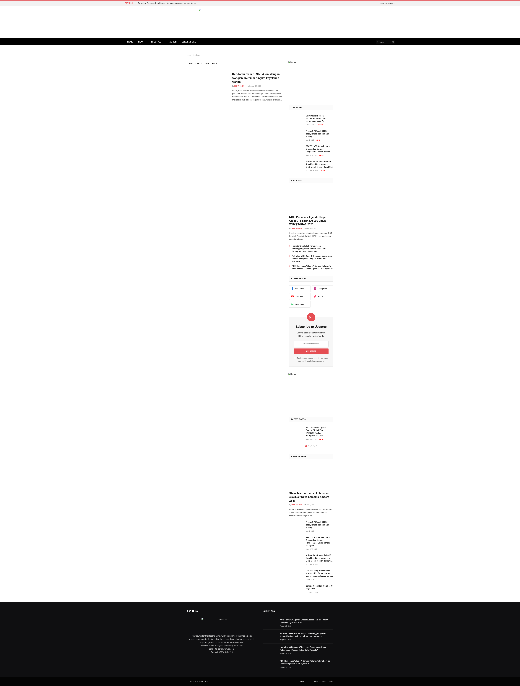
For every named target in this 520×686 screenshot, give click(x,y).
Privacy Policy (310, 361)
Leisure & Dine (189, 42)
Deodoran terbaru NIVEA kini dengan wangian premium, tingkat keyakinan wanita (256, 77)
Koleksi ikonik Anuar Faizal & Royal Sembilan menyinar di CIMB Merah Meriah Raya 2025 (319, 164)
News (141, 42)
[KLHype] (260, 22)
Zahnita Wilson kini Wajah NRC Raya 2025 (319, 587)
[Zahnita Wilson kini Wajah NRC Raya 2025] (296, 589)
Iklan (331, 681)
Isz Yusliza (239, 86)
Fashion (173, 42)
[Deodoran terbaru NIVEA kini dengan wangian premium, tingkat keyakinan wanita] (208, 85)
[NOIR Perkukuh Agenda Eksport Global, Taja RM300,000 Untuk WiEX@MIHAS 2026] (311, 200)
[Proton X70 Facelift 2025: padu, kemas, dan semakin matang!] (296, 134)
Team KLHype (296, 229)
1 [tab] (306, 446)
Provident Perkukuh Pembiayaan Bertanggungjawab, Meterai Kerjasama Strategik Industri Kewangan (168, 3)
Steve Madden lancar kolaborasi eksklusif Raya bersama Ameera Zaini (317, 118)
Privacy (323, 681)
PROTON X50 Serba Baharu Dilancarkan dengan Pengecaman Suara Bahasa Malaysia (318, 149)
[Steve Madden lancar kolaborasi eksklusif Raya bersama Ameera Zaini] (296, 119)
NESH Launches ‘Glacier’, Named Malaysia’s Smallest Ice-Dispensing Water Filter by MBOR (312, 267)
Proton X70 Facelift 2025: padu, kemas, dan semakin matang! (317, 134)
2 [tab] (308, 446)
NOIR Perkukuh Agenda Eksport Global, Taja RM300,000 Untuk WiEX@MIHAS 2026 (309, 220)
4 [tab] (314, 446)
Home (130, 42)
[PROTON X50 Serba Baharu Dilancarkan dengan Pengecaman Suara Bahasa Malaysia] (296, 149)
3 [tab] (311, 446)
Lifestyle (156, 42)
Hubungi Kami (312, 681)
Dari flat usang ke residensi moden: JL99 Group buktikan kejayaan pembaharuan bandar (319, 573)
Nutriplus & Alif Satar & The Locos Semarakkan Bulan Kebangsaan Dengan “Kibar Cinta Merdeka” (312, 258)
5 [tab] (316, 446)
